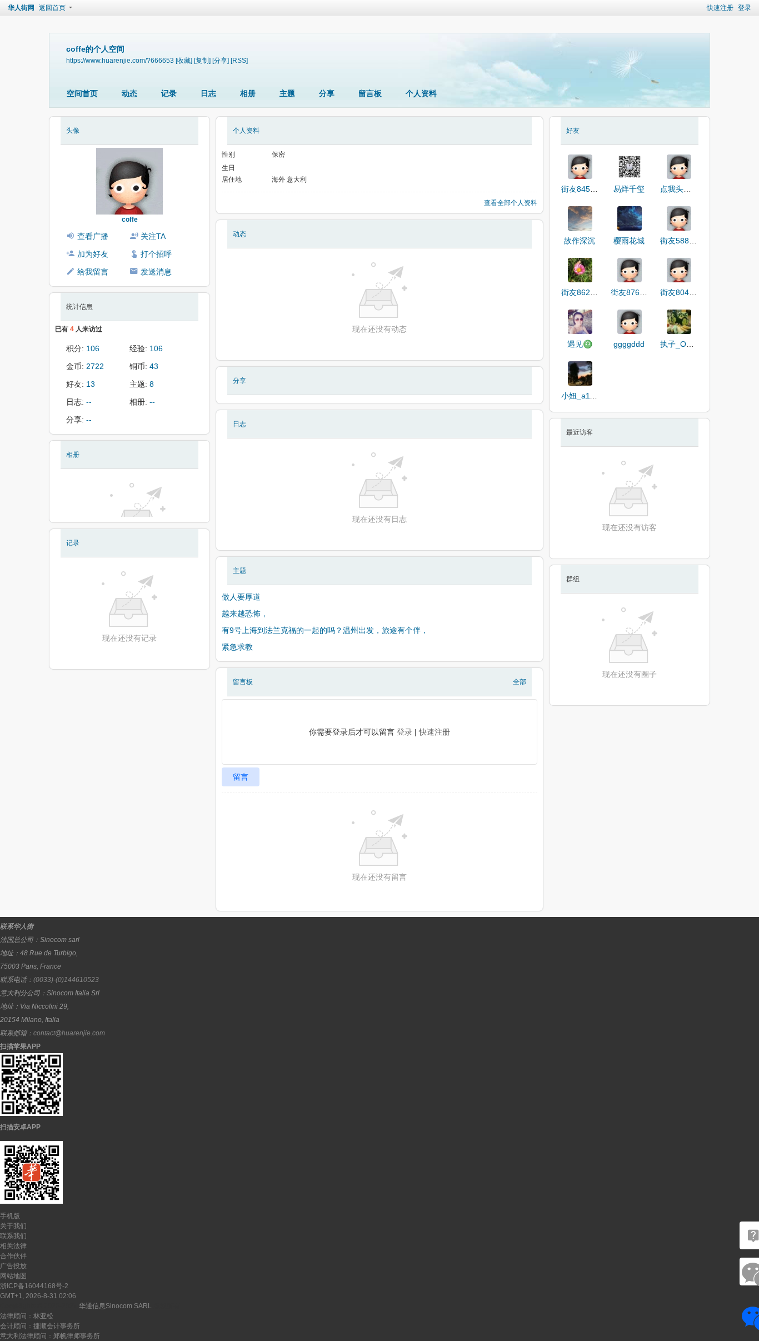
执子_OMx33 (683, 344)
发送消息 (156, 271)
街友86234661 (586, 292)
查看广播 (92, 236)
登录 (744, 8)
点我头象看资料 (687, 189)
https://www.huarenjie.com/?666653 (120, 60)
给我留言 (92, 271)
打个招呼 (156, 254)
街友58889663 (685, 240)
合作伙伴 (13, 1256)
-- (89, 401)
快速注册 (720, 8)
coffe (130, 219)
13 (90, 384)
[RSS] (239, 60)
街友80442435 (685, 292)
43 (153, 366)
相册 (248, 93)
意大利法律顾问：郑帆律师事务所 (50, 1336)
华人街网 (21, 8)
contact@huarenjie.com (69, 1033)
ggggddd (629, 344)
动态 (129, 93)
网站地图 (13, 1276)
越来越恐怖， (245, 613)
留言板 (370, 93)
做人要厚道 (241, 596)
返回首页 (52, 8)
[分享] (220, 60)
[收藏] (184, 60)
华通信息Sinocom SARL (115, 1306)
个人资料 (421, 93)
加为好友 (92, 254)
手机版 (10, 1216)
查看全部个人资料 (510, 203)
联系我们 (13, 1236)
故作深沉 (579, 240)
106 (92, 348)
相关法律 (13, 1246)
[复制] (202, 60)
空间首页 (82, 93)
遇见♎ (579, 344)
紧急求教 (237, 646)
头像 (72, 130)
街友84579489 (586, 189)
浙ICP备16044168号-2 (34, 1286)
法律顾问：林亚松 (26, 1316)
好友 (573, 130)
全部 (519, 682)
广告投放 (13, 1266)
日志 (208, 93)
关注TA (153, 236)
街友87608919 (636, 292)
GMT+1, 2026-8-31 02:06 (38, 1296)
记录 (169, 93)
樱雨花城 (629, 240)
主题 (287, 93)
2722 (95, 366)
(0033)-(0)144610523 (66, 980)
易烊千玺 (629, 189)
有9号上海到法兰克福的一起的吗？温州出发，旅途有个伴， (325, 630)
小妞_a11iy (580, 395)
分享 (326, 93)
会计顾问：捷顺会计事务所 (40, 1326)
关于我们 (13, 1226)
